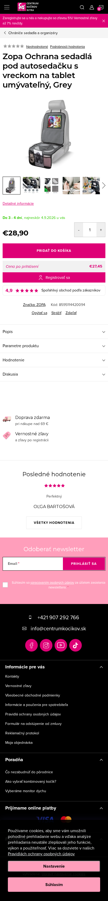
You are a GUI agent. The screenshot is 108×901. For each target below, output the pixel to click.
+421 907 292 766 (58, 617)
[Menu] (7, 7)
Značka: (34, 304)
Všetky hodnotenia (54, 522)
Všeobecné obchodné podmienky (32, 695)
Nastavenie (54, 866)
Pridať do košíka (54, 250)
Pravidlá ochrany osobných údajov (33, 714)
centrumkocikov (46, 645)
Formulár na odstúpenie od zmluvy (33, 723)
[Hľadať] (82, 7)
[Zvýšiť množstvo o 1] (100, 230)
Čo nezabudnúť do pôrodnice (29, 772)
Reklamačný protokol (22, 733)
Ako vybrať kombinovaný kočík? (30, 781)
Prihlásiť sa (84, 563)
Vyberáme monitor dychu (25, 791)
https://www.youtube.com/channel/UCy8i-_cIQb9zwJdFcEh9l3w (61, 645)
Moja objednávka (19, 742)
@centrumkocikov (75, 645)
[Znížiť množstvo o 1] (78, 230)
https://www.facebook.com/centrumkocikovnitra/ (31, 645)
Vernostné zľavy (18, 685)
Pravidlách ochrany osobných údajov (41, 854)
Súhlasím (54, 885)
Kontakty (12, 676)
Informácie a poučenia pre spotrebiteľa (36, 704)
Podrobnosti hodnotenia (67, 46)
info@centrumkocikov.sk (58, 628)
